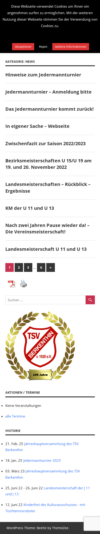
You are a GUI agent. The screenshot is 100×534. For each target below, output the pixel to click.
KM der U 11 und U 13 (29, 208)
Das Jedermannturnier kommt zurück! (49, 109)
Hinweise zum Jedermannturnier (43, 75)
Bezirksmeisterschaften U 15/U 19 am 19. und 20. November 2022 (48, 163)
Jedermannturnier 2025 (42, 460)
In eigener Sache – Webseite (37, 126)
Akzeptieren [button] (23, 46)
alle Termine (15, 416)
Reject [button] (43, 46)
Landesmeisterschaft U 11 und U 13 (46, 249)
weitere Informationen (70, 46)
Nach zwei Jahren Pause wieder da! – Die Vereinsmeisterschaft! (47, 228)
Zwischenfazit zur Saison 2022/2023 (45, 143)
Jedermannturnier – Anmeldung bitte (48, 92)
